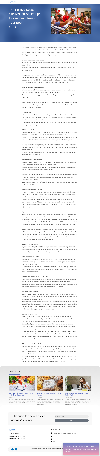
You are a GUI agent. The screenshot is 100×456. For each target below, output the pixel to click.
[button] (97, 445)
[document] (50, 228)
